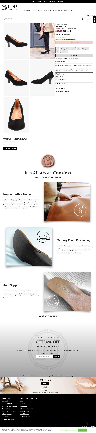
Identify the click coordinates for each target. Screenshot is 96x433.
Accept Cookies (82, 430)
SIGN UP (56, 356)
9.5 (57, 51)
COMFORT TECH (57, 10)
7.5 (74, 48)
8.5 (83, 48)
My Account (6, 398)
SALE (72, 10)
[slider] (59, 34)
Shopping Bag (7, 403)
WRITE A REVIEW (11, 148)
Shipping (23, 406)
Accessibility (25, 416)
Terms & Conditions (57, 376)
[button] (7, 19)
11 (65, 51)
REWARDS (66, 10)
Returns (23, 403)
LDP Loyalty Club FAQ (28, 398)
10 (61, 51)
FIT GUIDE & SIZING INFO (62, 91)
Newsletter (6, 409)
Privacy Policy (69, 376)
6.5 (66, 48)
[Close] (93, 430)
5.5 (57, 48)
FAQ (22, 401)
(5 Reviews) (67, 34)
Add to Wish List (88, 19)
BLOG (49, 10)
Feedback (94, 19)
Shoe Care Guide (26, 409)
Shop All (5, 401)
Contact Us (24, 411)
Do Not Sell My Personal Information (68, 430)
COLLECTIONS (42, 10)
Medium (74, 55)
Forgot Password (8, 419)
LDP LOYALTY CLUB (63, 65)
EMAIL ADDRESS (48, 353)
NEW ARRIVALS (27, 10)
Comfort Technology (9, 406)
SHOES (34, 10)
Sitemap (5, 416)
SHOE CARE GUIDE (61, 88)
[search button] (88, 16)
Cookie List (24, 414)
